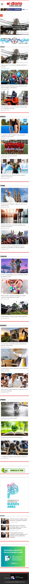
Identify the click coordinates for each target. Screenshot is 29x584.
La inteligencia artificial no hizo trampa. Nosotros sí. (14, 456)
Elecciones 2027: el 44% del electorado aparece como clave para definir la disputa (18, 527)
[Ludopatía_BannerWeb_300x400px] (13, 495)
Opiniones (3, 400)
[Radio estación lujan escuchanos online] (14, 40)
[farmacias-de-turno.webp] (13, 470)
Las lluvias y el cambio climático (9, 418)
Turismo (2, 186)
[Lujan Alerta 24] (14, 9)
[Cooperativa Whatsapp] (13, 556)
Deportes (3, 117)
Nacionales (3, 326)
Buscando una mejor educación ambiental (11, 437)
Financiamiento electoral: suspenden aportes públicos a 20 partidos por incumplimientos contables (18, 535)
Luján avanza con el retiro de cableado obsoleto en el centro (14, 28)
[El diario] (14, 4)
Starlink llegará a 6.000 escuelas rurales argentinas (14, 316)
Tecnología (3, 257)
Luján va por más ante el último (9, 155)
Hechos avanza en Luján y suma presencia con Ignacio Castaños (18, 519)
